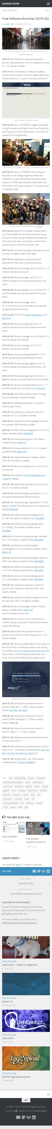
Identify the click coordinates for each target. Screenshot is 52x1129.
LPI (33, 799)
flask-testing (32, 791)
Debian (36, 786)
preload (39, 803)
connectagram (38, 782)
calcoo (28, 782)
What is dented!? (9, 836)
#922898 (39, 561)
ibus (38, 795)
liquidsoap (18, 799)
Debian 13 (7, 1001)
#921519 (6, 318)
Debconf (29, 786)
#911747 (24, 753)
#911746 (6, 753)
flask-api (22, 791)
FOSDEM (43, 791)
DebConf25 (8, 1038)
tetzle (20, 807)
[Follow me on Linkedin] (48, 871)
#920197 (22, 442)
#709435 (22, 762)
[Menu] (48, 3)
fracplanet (6, 795)
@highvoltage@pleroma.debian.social (19, 923)
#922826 (14, 509)
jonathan (9, 24)
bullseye (31, 778)
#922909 (39, 570)
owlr (22, 803)
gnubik (26, 795)
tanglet (12, 807)
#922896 (39, 540)
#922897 (40, 518)
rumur (5, 807)
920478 (14, 723)
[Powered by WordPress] (16, 1111)
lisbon (27, 799)
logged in (19, 864)
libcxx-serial (7, 799)
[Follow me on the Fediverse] (39, 871)
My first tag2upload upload (16, 1076)
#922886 (6, 531)
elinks (14, 791)
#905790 (28, 433)
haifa (33, 795)
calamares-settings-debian (13, 782)
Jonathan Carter (10, 3)
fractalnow (17, 795)
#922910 (6, 552)
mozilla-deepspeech (33, 315)
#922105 (22, 451)
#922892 (39, 579)
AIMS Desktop (20, 778)
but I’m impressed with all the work (29, 651)
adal (10, 778)
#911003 (22, 710)
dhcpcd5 (45, 786)
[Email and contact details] (34, 871)
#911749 (15, 753)
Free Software (9, 10)
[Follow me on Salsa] (43, 871)
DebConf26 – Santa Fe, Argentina (19, 964)
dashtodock (19, 786)
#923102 (28, 610)
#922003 (40, 388)
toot (26, 807)
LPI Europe (38, 226)
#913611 (33, 753)
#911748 (45, 750)
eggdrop (6, 791)
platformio (30, 803)
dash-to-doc (7, 786)
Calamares (41, 778)
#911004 (14, 710)
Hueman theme (40, 1111)
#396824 (31, 762)
